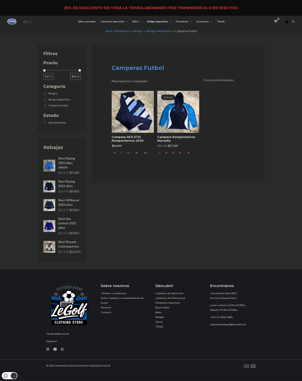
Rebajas (159, 316)
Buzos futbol (162, 307)
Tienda (221, 21)
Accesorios (203, 21)
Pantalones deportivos (167, 302)
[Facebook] (24, 21)
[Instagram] (28, 21)
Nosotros (106, 307)
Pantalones (182, 21)
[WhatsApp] (31, 21)
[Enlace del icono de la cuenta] (286, 21)
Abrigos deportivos (157, 21)
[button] (126, 21)
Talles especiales (86, 21)
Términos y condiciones (114, 293)
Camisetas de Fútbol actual (170, 297)
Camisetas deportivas (112, 21)
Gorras (159, 321)
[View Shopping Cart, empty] (275, 21)
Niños (135, 21)
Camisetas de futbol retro (169, 293)
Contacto (106, 312)
